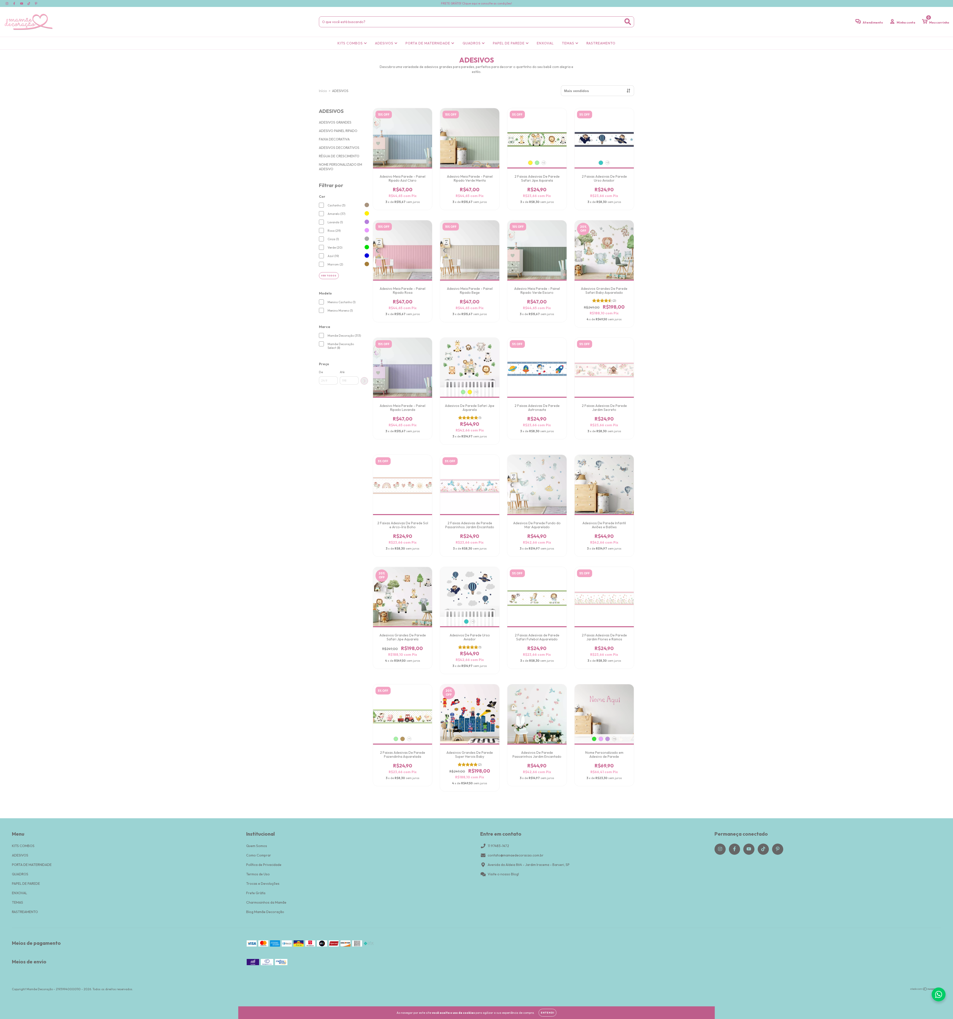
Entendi (547, 1012)
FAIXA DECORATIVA (334, 139)
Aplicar (364, 381)
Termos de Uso (258, 874)
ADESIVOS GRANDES (335, 122)
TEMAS (568, 43)
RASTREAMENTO (600, 43)
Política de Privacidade (263, 864)
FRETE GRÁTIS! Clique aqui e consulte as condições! (476, 3)
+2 (543, 162)
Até (342, 372)
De (321, 372)
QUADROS (472, 43)
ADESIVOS (384, 43)
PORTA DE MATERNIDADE (428, 43)
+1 (409, 738)
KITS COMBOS (351, 43)
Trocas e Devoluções (262, 883)
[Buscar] (628, 22)
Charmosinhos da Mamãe (266, 902)
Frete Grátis (256, 893)
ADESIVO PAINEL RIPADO (338, 131)
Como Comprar (258, 855)
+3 (607, 162)
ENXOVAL (545, 43)
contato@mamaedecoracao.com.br (516, 855)
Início (323, 91)
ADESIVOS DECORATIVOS (339, 147)
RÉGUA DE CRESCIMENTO (339, 156)
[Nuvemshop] (925, 989)
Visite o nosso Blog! (503, 874)
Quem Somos (256, 846)
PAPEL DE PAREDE (509, 43)
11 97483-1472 (498, 846)
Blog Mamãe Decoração (265, 912)
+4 (614, 738)
